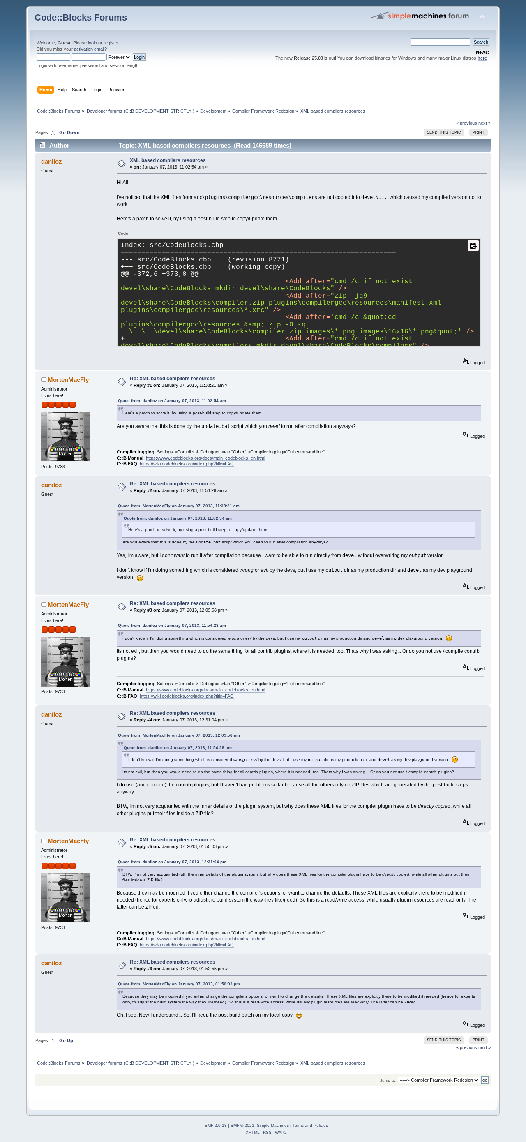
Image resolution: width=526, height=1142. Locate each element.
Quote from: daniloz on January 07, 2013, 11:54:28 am (172, 625)
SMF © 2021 (242, 1125)
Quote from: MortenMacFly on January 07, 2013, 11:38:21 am (179, 506)
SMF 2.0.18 (216, 1125)
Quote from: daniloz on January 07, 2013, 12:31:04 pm (172, 862)
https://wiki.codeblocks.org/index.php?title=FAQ (187, 463)
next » (484, 122)
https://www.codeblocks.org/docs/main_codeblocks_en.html (205, 457)
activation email (89, 48)
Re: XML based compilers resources (172, 378)
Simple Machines (273, 1125)
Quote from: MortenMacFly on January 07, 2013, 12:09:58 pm (179, 735)
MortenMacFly (68, 379)
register (111, 42)
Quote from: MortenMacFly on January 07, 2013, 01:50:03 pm (179, 984)
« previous (466, 122)
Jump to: (388, 1080)
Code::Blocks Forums (81, 17)
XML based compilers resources (168, 160)
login (92, 42)
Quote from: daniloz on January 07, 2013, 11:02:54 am (172, 400)
